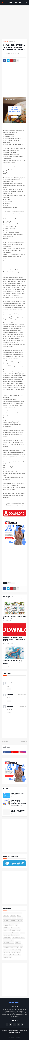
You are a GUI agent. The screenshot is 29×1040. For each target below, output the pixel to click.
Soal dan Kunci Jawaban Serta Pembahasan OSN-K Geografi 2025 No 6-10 (14, 662)
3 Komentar (8, 55)
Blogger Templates (13, 1030)
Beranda (5, 41)
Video (19, 954)
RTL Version (22, 1035)
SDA (21, 947)
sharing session (7, 957)
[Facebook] (4, 60)
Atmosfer (19, 913)
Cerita (14, 918)
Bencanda (13, 915)
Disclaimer (19, 1037)
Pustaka (13, 947)
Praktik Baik (6, 947)
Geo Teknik (6, 923)
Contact (15, 1035)
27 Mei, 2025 (23, 683)
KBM (16, 925)
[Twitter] (8, 60)
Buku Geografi (7, 918)
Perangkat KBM (7, 945)
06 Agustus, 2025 (22, 694)
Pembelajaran (7, 937)
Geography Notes (15, 923)
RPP (17, 947)
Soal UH (13, 952)
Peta (14, 945)
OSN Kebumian (15, 935)
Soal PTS (18, 950)
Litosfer (13, 930)
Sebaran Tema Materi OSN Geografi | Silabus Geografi (14, 617)
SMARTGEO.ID (14, 2)
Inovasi (12, 925)
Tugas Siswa (13, 954)
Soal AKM (12, 950)
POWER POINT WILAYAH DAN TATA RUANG (18, 811)
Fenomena (6, 920)
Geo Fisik (20, 920)
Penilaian (17, 942)
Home (5, 1035)
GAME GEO (13, 920)
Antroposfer (12, 913)
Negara (22, 932)
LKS (18, 927)
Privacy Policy (11, 1037)
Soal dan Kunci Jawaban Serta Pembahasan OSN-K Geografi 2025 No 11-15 (14, 639)
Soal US (18, 952)
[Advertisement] (14, 22)
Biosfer (18, 915)
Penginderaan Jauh (8, 942)
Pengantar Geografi (8, 940)
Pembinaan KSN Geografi (18, 937)
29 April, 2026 (22, 706)
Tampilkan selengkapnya (19, 598)
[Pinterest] (11, 60)
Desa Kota (19, 918)
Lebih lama (24, 741)
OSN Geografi (12, 41)
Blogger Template (14, 1032)
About (10, 1035)
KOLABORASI (6, 927)
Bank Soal (6, 915)
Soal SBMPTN (7, 952)
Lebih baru (5, 741)
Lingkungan (7, 930)
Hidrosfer (6, 925)
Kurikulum (13, 927)
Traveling (6, 954)
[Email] (14, 60)
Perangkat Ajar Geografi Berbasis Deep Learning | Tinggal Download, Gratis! (18, 803)
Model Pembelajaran (14, 932)
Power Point (19, 945)
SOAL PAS (6, 950)
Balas (9, 689)
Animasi (6, 913)
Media (5, 932)
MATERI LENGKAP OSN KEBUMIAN (17, 794)
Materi (18, 930)
